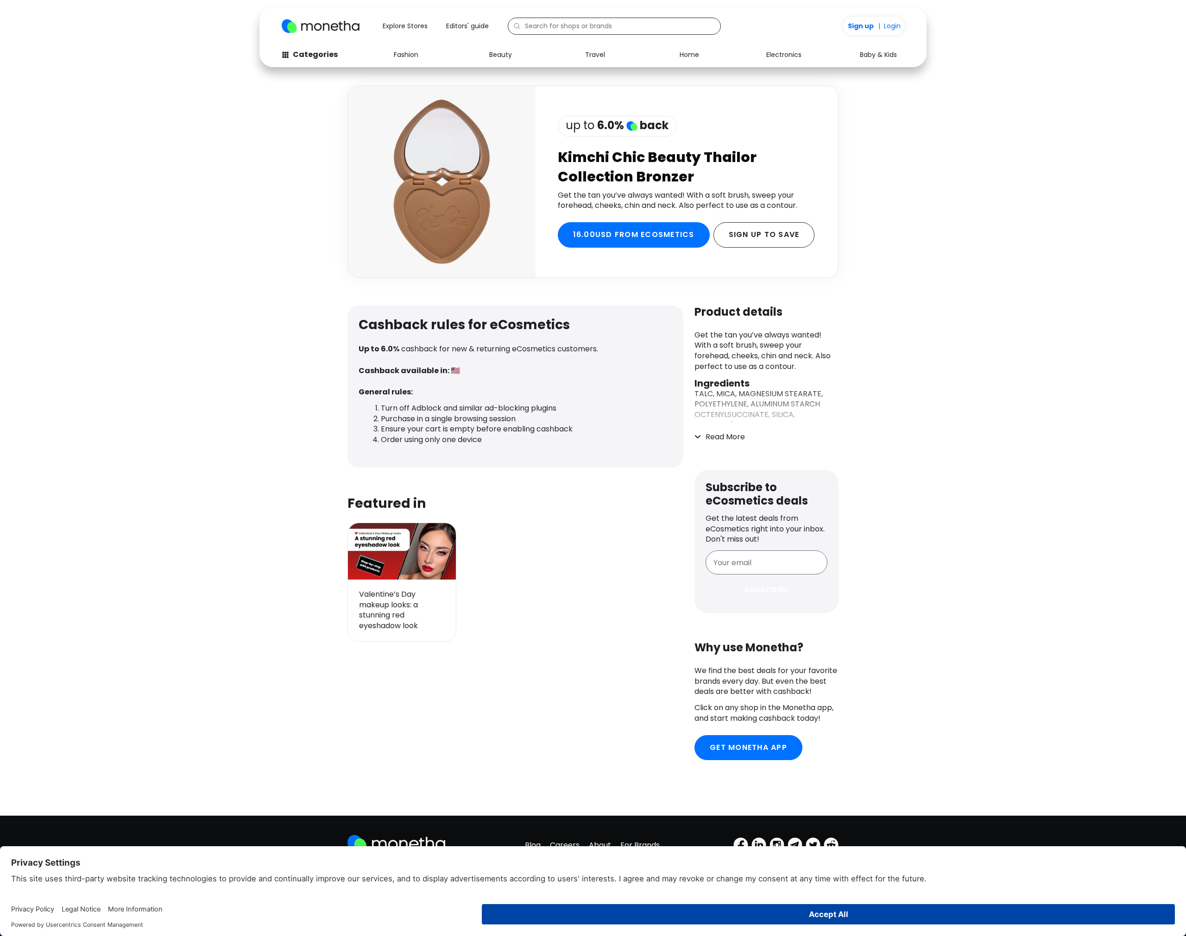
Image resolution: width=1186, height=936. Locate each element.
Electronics (783, 54)
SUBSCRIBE (766, 590)
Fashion (406, 54)
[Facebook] (740, 844)
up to (617, 125)
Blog (533, 845)
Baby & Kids (878, 54)
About (600, 845)
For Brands (640, 845)
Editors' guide (467, 26)
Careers (565, 845)
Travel (595, 54)
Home (689, 54)
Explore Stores (405, 26)
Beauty (500, 54)
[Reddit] (831, 844)
